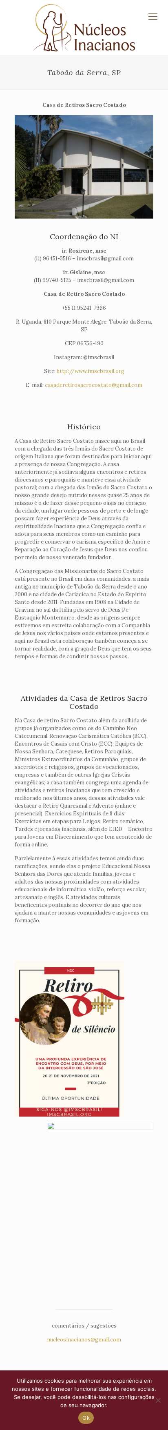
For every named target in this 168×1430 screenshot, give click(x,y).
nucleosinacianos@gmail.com (84, 1339)
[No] (158, 1400)
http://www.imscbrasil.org (90, 371)
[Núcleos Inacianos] (84, 27)
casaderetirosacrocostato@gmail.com (93, 385)
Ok (86, 1417)
